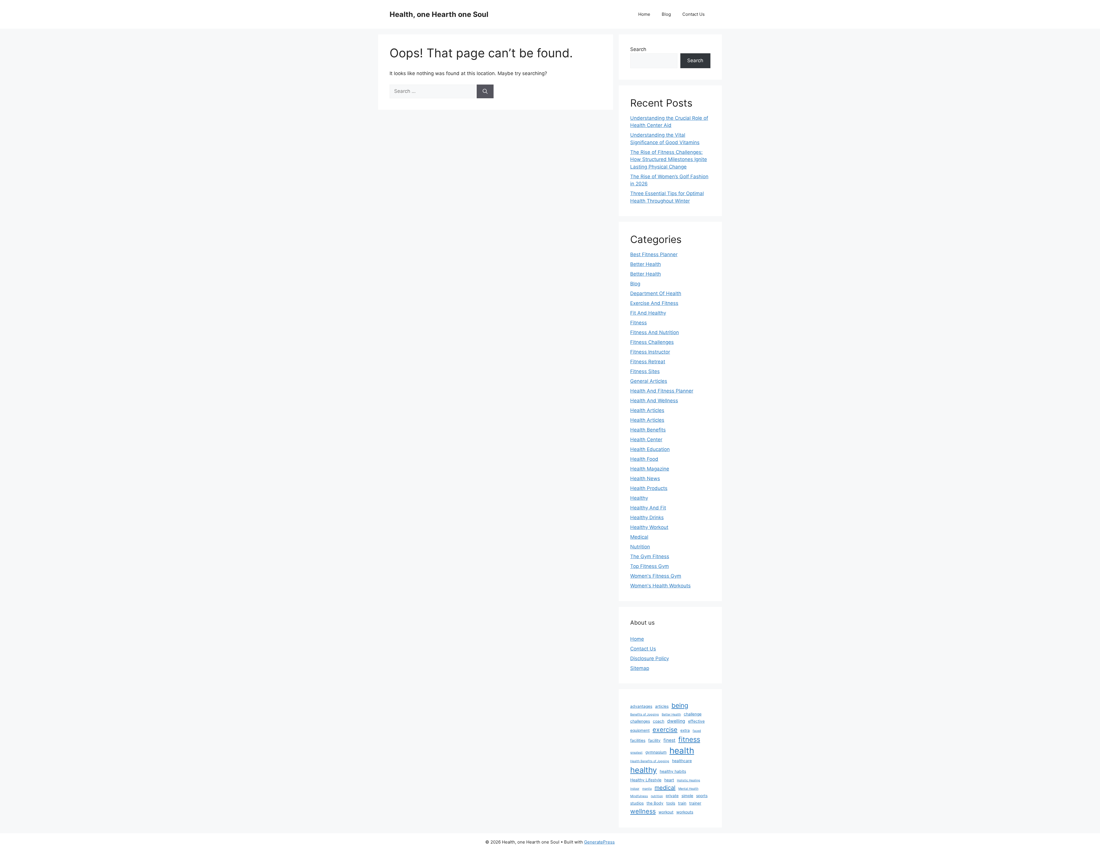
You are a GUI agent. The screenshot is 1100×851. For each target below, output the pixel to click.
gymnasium (656, 752)
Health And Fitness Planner (661, 391)
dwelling (676, 721)
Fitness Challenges (652, 342)
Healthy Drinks (647, 517)
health (681, 751)
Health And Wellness (654, 400)
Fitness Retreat (647, 361)
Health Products (648, 488)
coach (658, 721)
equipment (640, 730)
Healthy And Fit (648, 508)
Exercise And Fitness (654, 303)
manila (647, 789)
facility (654, 740)
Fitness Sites (645, 371)
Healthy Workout (649, 527)
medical (665, 787)
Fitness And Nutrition (654, 332)
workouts (684, 812)
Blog (666, 14)
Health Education (650, 449)
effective (696, 721)
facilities (637, 740)
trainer (695, 803)
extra (685, 730)
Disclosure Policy (649, 658)
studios (637, 803)
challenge (693, 714)
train (682, 803)
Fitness (638, 323)
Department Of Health (655, 293)
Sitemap (639, 668)
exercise (665, 729)
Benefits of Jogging (644, 714)
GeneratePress (599, 842)
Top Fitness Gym (649, 566)
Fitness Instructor (650, 352)
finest (669, 740)
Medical (639, 537)
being (679, 705)
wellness (643, 811)
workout (666, 812)
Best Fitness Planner (653, 254)
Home (644, 14)
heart (669, 780)
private (672, 795)
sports (702, 795)
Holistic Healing (688, 780)
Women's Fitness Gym (655, 576)
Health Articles (647, 410)
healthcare (682, 760)
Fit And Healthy (648, 313)
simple (687, 795)
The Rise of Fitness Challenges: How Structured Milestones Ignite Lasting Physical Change (668, 159)
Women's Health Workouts (660, 586)
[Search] (485, 91)
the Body (655, 803)
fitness (689, 739)
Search (638, 49)
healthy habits (673, 771)
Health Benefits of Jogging (649, 761)
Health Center (646, 439)
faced (697, 731)
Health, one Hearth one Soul (439, 14)
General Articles (648, 381)
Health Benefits (648, 430)
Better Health (645, 264)
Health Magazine (649, 469)
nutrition (657, 796)
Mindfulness (639, 796)
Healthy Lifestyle (645, 780)
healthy (643, 770)
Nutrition (640, 547)
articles (662, 706)
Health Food (644, 459)
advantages (641, 706)
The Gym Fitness (649, 556)
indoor (634, 789)
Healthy (639, 498)
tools (670, 803)
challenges (640, 721)
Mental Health (688, 789)
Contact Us (693, 14)
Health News (645, 478)
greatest (636, 752)
